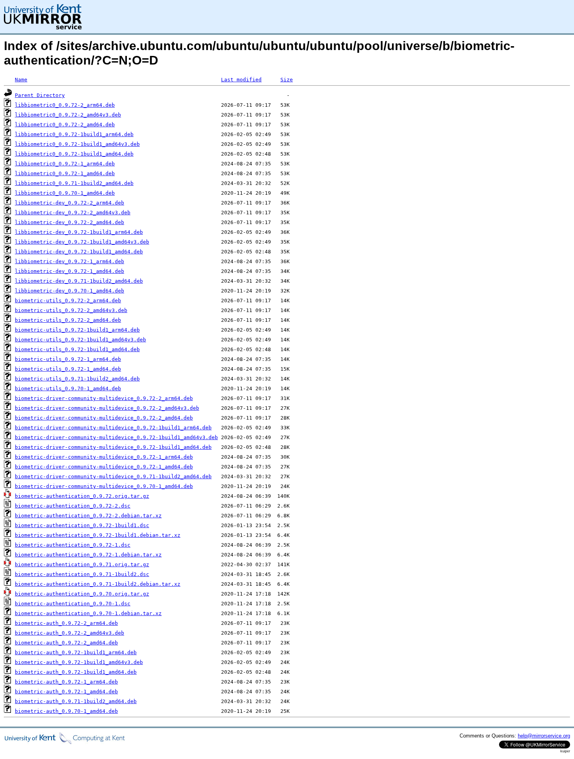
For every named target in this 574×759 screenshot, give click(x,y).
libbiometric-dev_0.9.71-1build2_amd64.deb (79, 281)
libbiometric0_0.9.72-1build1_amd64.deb (74, 154)
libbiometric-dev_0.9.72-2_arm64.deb (69, 203)
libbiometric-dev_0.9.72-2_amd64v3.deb (72, 212)
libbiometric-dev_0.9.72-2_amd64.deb (69, 222)
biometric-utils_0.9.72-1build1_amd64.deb (77, 349)
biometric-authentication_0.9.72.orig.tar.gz (82, 496)
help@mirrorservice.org (544, 736)
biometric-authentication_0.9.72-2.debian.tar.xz (88, 516)
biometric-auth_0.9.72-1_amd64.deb (66, 691)
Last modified (241, 80)
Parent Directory (40, 95)
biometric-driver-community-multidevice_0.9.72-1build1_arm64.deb (113, 428)
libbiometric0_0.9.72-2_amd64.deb (65, 124)
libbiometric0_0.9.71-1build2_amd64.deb (74, 183)
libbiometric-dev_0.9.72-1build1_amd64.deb (79, 252)
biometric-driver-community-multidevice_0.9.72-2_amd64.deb (104, 418)
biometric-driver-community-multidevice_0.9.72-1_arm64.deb (104, 457)
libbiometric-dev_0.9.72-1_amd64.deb (69, 271)
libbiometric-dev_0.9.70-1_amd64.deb (69, 291)
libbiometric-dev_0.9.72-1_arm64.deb (69, 261)
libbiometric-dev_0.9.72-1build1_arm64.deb (79, 232)
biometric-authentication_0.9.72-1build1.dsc (82, 525)
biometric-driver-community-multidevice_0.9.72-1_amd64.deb (104, 467)
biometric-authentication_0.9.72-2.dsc (72, 506)
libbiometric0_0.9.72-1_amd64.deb (65, 173)
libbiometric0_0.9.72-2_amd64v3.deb (68, 115)
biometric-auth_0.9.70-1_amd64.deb (66, 711)
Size (286, 80)
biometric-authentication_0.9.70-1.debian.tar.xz (88, 613)
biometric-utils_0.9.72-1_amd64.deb (68, 369)
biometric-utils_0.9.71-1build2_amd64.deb (77, 379)
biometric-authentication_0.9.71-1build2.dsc (82, 574)
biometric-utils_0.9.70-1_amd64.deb (68, 388)
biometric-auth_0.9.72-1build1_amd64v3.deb (79, 662)
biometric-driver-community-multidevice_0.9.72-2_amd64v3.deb (107, 408)
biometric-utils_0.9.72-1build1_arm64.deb (77, 330)
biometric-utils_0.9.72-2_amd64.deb (68, 320)
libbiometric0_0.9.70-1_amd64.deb (65, 193)
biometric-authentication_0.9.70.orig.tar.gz (82, 594)
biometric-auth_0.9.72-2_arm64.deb (66, 623)
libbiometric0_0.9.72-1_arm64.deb (65, 164)
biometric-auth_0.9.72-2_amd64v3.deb (69, 633)
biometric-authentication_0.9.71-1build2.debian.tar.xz (97, 584)
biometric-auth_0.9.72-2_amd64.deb (66, 643)
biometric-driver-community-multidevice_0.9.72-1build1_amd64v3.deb (116, 437)
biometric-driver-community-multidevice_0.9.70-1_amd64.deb (104, 486)
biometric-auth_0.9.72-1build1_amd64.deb (76, 672)
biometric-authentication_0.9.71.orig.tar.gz (82, 564)
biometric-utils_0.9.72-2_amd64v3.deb (71, 310)
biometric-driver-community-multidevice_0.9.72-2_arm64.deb (104, 398)
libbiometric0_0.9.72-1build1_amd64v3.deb (77, 144)
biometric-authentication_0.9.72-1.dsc (72, 545)
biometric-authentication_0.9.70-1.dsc (72, 603)
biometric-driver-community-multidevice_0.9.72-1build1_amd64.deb (113, 447)
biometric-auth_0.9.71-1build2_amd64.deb (76, 701)
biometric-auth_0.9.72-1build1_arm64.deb (76, 652)
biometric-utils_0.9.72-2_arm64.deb (68, 300)
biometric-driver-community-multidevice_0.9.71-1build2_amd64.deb (113, 476)
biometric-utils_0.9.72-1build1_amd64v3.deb (80, 340)
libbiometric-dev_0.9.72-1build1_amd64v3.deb (82, 242)
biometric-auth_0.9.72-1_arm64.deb (66, 682)
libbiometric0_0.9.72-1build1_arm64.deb (74, 134)
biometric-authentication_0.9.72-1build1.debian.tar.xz (97, 535)
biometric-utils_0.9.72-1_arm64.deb (68, 359)
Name (21, 80)
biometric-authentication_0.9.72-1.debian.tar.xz (88, 555)
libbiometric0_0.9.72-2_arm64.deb (65, 105)
